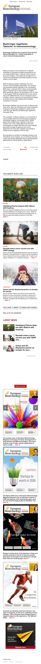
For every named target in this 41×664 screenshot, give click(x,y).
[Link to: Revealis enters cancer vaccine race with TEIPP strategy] (20, 232)
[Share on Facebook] (6, 164)
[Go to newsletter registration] (20, 636)
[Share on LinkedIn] (27, 164)
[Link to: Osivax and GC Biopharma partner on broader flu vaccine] (20, 273)
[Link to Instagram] (36, 659)
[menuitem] (13, 1)
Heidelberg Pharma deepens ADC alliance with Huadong (19, 207)
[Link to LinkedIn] (33, 659)
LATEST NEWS (10, 320)
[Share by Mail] (34, 164)
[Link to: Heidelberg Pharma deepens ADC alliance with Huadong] (20, 190)
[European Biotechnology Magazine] (17, 7)
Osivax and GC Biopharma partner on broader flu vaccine (20, 290)
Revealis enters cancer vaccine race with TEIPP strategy (18, 249)
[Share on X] (13, 164)
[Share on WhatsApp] (20, 164)
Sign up (5, 313)
